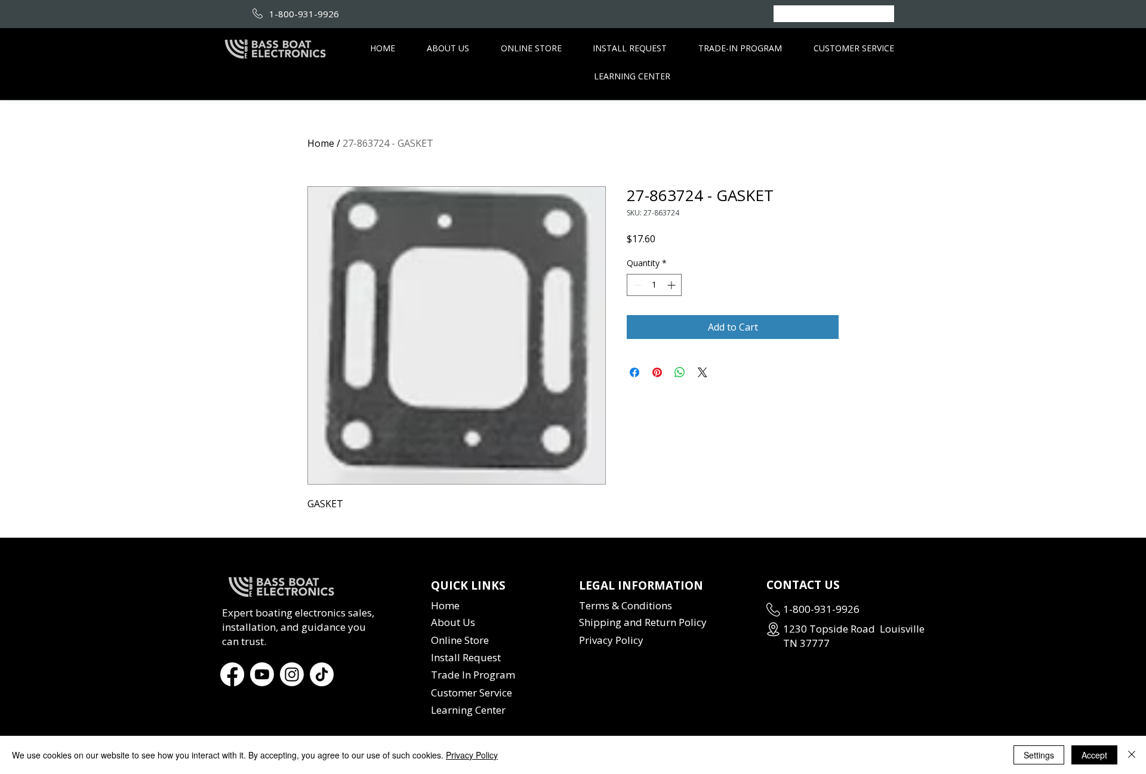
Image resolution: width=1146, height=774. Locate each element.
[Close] (1132, 754)
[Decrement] (636, 285)
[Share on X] (702, 372)
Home (320, 143)
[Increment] (672, 285)
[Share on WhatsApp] (680, 372)
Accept (1094, 755)
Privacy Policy (472, 755)
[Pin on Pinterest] (657, 372)
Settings (1039, 755)
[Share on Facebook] (634, 372)
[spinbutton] (654, 285)
